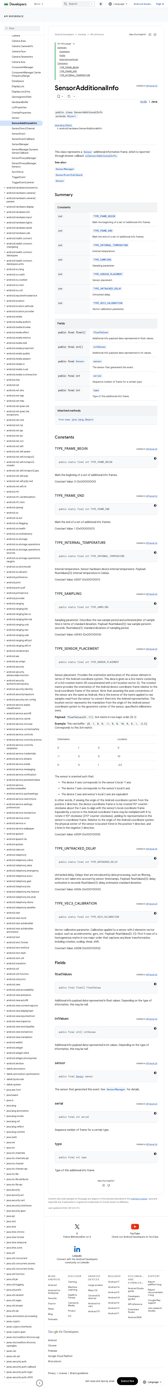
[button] (21, 187)
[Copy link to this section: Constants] (77, 438)
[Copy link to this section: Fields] (69, 963)
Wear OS (92, 1290)
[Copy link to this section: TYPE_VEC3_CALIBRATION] (100, 904)
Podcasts (52, 1319)
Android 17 (113, 1281)
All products (54, 1361)
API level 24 (151, 85)
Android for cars (94, 1305)
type (96, 390)
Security (52, 1298)
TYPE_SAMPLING (102, 259)
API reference (14, 16)
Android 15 (113, 1292)
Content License (139, 1198)
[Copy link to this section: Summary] (76, 195)
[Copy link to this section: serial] (66, 1104)
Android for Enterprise (54, 1291)
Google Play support (154, 1301)
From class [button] (76, 419)
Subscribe (127, 1381)
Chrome (52, 1345)
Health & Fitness (72, 1296)
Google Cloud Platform (60, 1356)
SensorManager (65, 169)
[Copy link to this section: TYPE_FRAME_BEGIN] (91, 449)
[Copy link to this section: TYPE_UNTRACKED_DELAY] (99, 849)
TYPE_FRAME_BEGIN (104, 216)
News (51, 1308)
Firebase (52, 1350)
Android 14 (114, 1297)
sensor (97, 361)
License (63, 1373)
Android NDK (135, 1317)
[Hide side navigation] (39, 1383)
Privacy (71, 1310)
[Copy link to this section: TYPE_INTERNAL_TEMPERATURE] (109, 543)
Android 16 (114, 1287)
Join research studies (155, 1309)
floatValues (100, 332)
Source (51, 1303)
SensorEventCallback (69, 175)
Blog (50, 1314)
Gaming (72, 1281)
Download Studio (133, 1310)
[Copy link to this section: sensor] (68, 1063)
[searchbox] (22, 28)
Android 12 (113, 1308)
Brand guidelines (79, 1373)
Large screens (95, 1285)
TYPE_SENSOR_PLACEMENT (108, 274)
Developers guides (134, 1297)
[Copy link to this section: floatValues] (75, 974)
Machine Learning (72, 1288)
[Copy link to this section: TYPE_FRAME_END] (87, 496)
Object (71, 116)
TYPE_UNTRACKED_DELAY (107, 288)
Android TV (94, 1311)
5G (69, 1315)
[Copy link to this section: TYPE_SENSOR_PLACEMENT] (102, 649)
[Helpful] (149, 34)
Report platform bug (154, 1283)
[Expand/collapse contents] (74, 44)
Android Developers (64, 34)
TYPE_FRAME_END (102, 230)
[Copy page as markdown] (69, 96)
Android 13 (113, 1302)
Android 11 (113, 1313)
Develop (82, 34)
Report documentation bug (155, 1292)
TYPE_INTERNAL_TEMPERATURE (110, 245)
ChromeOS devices (94, 1297)
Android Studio (142, 3)
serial (97, 375)
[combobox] (78, 4)
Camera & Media (73, 1304)
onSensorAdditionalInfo (101, 155)
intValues (99, 346)
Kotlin (143, 101)
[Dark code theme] (155, 458)
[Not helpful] (154, 34)
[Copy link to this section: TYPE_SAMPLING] (85, 594)
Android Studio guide (136, 1289)
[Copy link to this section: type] (65, 1144)
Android (52, 1285)
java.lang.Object (63, 125)
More (37, 3)
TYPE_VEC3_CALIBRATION (107, 303)
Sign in (160, 3)
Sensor (88, 151)
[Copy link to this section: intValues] (72, 1019)
